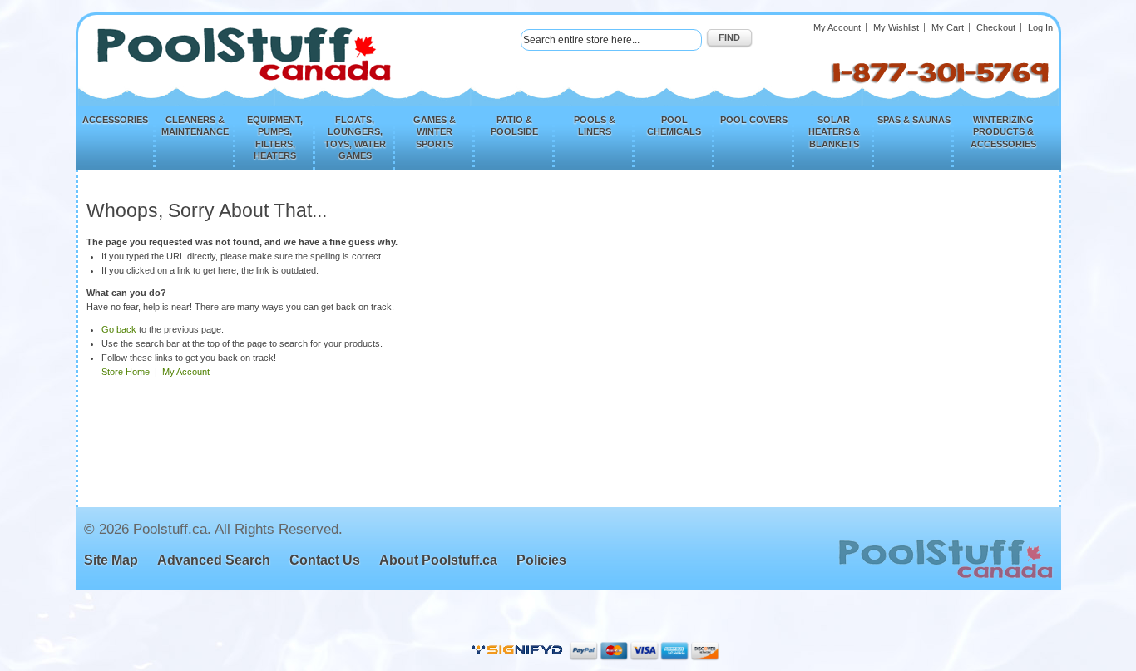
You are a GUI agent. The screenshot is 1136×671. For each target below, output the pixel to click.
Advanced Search (213, 560)
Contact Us (324, 560)
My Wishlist (896, 27)
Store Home (125, 372)
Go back (118, 329)
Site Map (111, 560)
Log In (1040, 27)
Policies (541, 560)
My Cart (947, 27)
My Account (837, 27)
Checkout (995, 27)
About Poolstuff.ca (438, 560)
